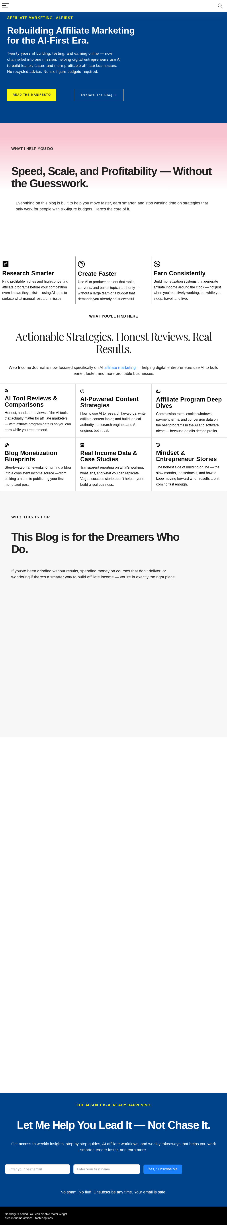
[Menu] (5, 6)
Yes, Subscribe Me (163, 1169)
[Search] (220, 6)
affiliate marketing (120, 367)
